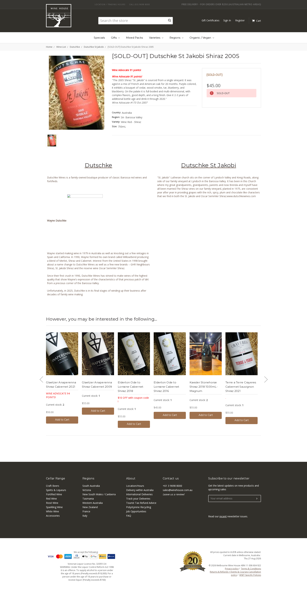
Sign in (227, 20)
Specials (99, 37)
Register (240, 20)
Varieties (155, 37)
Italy (84, 515)
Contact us (171, 478)
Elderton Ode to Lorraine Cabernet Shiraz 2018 (130, 387)
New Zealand (90, 507)
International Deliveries (139, 494)
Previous (41, 379)
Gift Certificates (210, 20)
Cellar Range (55, 478)
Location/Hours (135, 485)
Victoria (86, 490)
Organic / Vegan (201, 37)
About (130, 478)
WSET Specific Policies (250, 575)
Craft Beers (52, 485)
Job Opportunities (136, 511)
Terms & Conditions (251, 568)
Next (265, 379)
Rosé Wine (52, 503)
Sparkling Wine (54, 507)
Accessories (53, 515)
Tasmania (88, 498)
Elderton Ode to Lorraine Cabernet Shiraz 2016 (166, 387)
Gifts (114, 37)
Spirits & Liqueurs (56, 490)
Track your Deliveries (138, 498)
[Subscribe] (257, 498)
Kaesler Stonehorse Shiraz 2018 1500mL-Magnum (204, 387)
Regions (175, 37)
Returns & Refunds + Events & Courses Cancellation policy (235, 573)
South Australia (91, 485)
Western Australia (92, 503)
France (86, 511)
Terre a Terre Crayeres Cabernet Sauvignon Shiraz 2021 (240, 387)
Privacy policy (232, 568)
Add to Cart (62, 419)
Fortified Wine (54, 494)
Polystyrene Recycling (138, 507)
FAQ (128, 515)
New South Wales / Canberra (99, 494)
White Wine (52, 511)
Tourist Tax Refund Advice (141, 503)
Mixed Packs (134, 37)
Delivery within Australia (140, 490)
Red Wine (51, 498)
